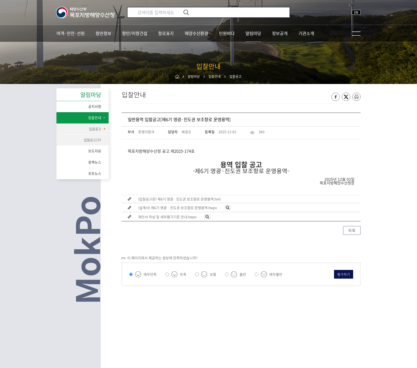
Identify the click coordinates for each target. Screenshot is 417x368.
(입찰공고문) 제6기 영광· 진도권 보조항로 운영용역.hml (179, 199)
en (356, 12)
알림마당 (194, 76)
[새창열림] (228, 207)
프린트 (356, 97)
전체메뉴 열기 (356, 33)
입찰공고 (235, 76)
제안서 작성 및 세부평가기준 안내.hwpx (167, 216)
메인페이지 (177, 77)
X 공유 (346, 97)
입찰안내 (214, 76)
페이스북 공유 (335, 97)
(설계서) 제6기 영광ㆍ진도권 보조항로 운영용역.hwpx (177, 207)
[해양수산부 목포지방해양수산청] (85, 12)
